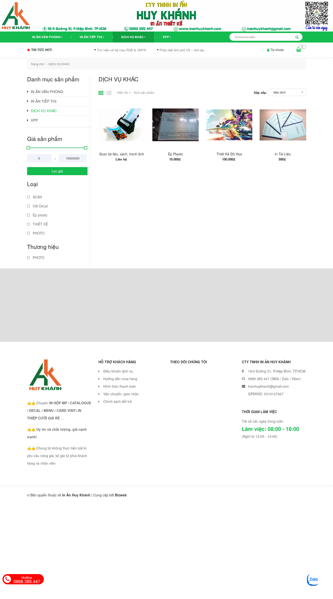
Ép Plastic (175, 153)
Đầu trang (277, 591)
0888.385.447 (26, 579)
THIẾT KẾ (40, 224)
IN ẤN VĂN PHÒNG (46, 37)
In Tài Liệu (283, 153)
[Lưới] (101, 92)
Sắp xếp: (260, 92)
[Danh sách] (110, 92)
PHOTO (38, 233)
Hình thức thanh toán (119, 386)
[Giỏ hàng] (298, 50)
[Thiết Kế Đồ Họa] (229, 125)
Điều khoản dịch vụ (118, 371)
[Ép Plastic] (175, 125)
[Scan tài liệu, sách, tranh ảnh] (121, 125)
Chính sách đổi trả (117, 401)
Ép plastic (40, 215)
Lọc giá (57, 171)
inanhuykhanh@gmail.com (268, 386)
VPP (166, 37)
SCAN (37, 196)
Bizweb (121, 494)
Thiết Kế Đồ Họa (229, 153)
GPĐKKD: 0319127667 (266, 393)
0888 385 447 (258, 378)
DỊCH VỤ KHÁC (132, 37)
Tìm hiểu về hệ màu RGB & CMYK (111, 50)
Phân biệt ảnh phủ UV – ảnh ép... (172, 50)
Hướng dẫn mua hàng (120, 378)
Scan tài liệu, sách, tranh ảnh (121, 153)
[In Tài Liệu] (283, 125)
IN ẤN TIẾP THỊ (91, 37)
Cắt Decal (40, 205)
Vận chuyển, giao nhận (121, 393)
